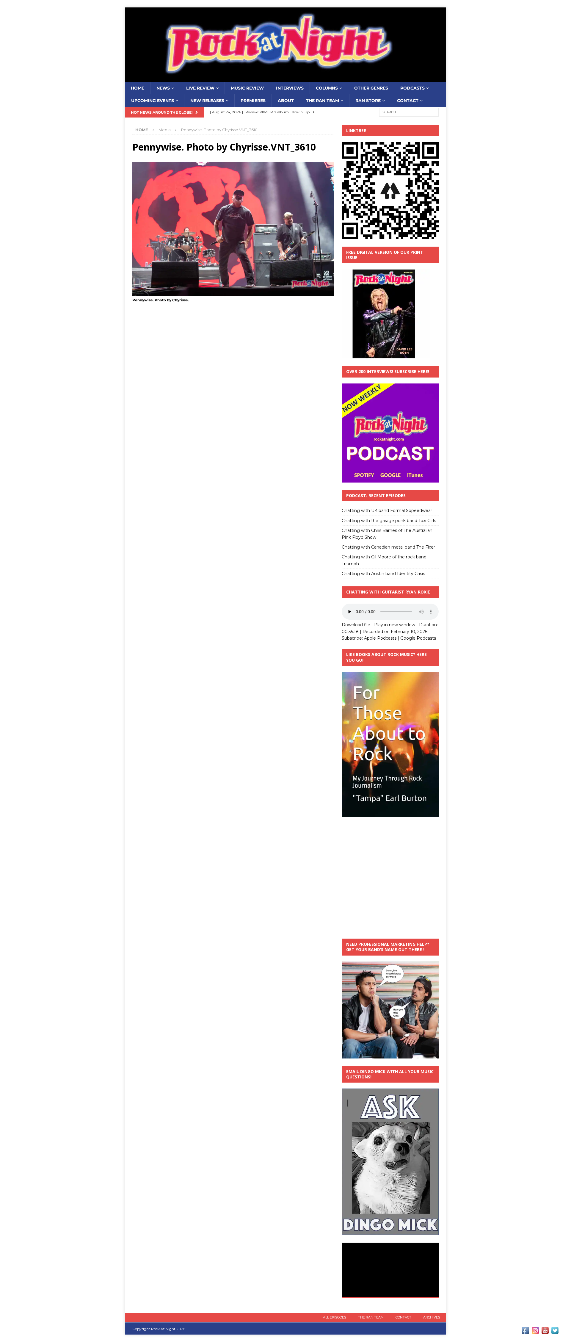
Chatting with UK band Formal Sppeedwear (387, 510)
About (286, 100)
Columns (327, 88)
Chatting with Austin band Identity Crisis (383, 573)
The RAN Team (322, 100)
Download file (356, 624)
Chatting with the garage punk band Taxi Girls (389, 520)
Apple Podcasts (380, 638)
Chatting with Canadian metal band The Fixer (388, 547)
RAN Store (368, 100)
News (163, 88)
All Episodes (334, 1317)
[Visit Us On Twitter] (555, 1332)
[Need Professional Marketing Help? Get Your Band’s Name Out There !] (390, 1055)
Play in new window (394, 624)
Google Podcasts (418, 638)
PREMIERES (253, 100)
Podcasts (412, 88)
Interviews (290, 88)
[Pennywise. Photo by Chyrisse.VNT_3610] (233, 293)
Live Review (200, 88)
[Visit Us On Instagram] (535, 1332)
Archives (431, 1317)
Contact (407, 100)
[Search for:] (409, 112)
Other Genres (371, 88)
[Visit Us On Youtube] (545, 1332)
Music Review (247, 88)
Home (137, 88)
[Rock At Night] (285, 78)
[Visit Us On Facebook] (525, 1332)
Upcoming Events (152, 100)
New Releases (207, 100)
